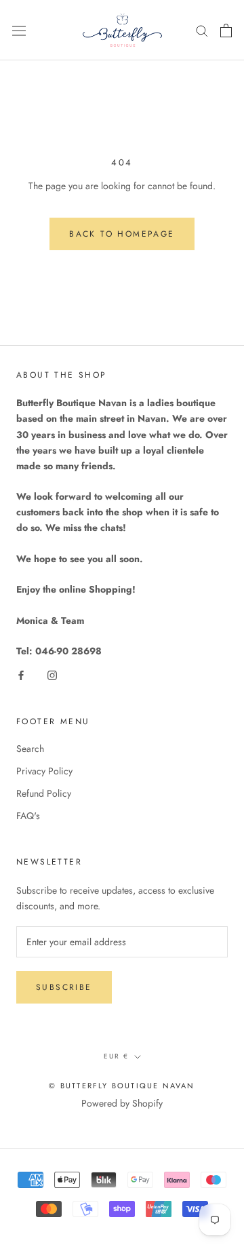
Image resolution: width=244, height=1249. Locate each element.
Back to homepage (121, 234)
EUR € (116, 1056)
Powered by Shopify (122, 1103)
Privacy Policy (44, 771)
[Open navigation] (19, 29)
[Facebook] (21, 674)
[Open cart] (226, 30)
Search (30, 748)
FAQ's (28, 815)
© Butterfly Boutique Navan (122, 1085)
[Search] (202, 30)
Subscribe (64, 987)
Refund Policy (43, 793)
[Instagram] (52, 674)
